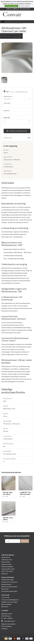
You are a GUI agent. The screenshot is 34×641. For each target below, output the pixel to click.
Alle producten (5, 557)
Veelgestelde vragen (7, 579)
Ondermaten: (7, 103)
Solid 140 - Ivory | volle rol (8, 518)
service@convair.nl (9, 621)
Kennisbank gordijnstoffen (9, 591)
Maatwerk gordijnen (7, 566)
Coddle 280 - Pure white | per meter (25, 493)
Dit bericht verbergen (11, 6)
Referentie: (6, 110)
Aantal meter (7, 117)
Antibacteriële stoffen (8, 569)
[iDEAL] (6, 638)
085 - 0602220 (8, 618)
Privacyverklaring (6, 626)
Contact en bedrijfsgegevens (10, 599)
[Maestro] (22, 638)
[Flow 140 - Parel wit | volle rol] (8, 483)
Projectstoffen (5, 562)
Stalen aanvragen (6, 564)
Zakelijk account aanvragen (9, 602)
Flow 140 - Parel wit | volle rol (7, 493)
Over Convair (5, 597)
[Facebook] (13, 546)
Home (3, 35)
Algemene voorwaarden (8, 624)
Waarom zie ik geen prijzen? (22, 9)
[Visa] (18, 638)
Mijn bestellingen (6, 604)
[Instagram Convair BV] (20, 546)
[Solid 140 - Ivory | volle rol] (8, 508)
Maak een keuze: (8, 96)
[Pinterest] (17, 546)
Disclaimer (4, 628)
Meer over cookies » (24, 6)
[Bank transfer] (27, 638)
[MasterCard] (14, 638)
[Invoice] (31, 638)
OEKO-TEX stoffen (7, 571)
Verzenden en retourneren (9, 582)
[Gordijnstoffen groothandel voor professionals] (17, 15)
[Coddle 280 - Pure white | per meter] (25, 483)
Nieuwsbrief (5, 589)
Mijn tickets (4, 606)
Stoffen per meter (6, 559)
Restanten (4, 573)
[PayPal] (10, 638)
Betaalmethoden (6, 584)
